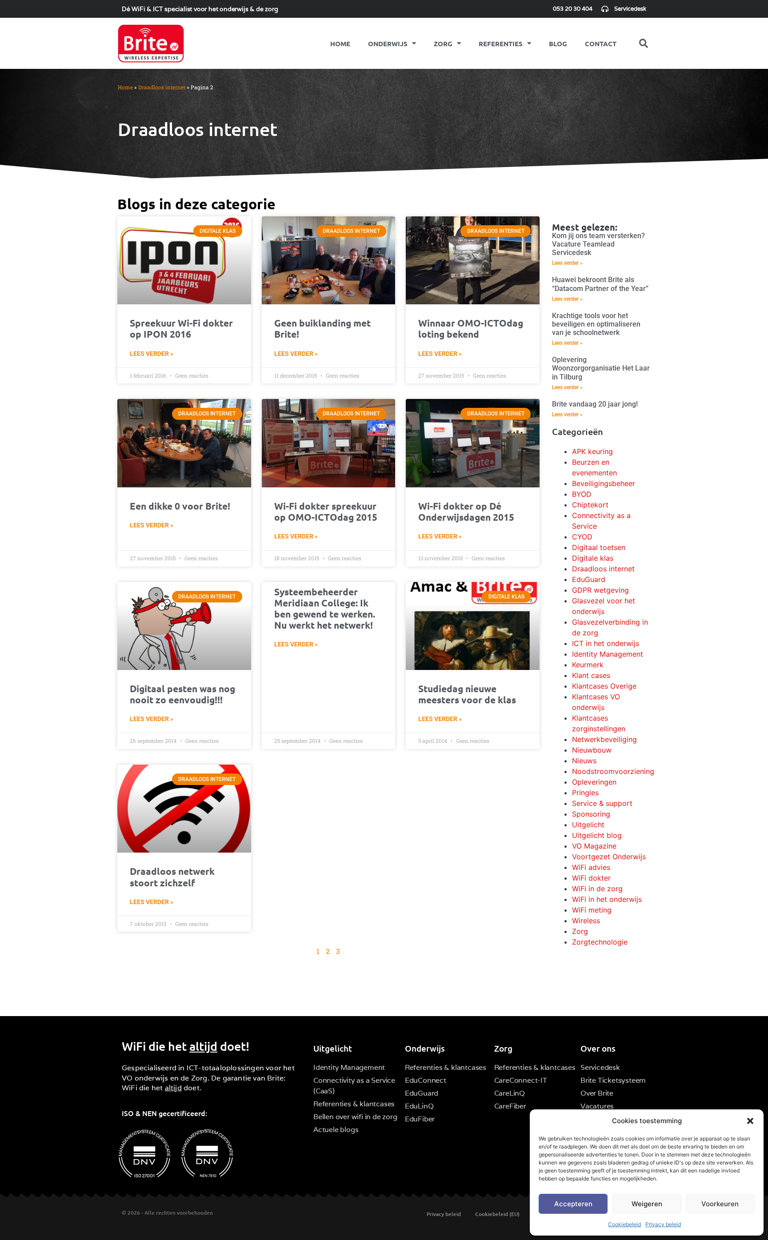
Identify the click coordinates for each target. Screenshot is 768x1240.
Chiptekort (590, 504)
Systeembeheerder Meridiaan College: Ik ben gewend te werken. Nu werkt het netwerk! (324, 608)
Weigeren (647, 1204)
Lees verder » (151, 353)
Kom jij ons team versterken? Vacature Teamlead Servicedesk (598, 244)
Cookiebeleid (624, 1224)
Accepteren (573, 1204)
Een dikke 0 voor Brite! (180, 506)
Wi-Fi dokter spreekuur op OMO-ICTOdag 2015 (325, 511)
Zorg (443, 43)
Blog (558, 43)
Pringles (585, 792)
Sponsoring (591, 813)
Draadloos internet (161, 87)
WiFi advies (591, 867)
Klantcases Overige (604, 686)
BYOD (582, 494)
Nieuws (584, 760)
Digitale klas (592, 558)
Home (340, 43)
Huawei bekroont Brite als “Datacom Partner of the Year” (600, 283)
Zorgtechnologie (600, 941)
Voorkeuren (720, 1204)
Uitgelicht (588, 824)
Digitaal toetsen (598, 547)
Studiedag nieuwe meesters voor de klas (467, 694)
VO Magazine (594, 845)
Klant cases (591, 675)
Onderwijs (388, 43)
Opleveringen (594, 781)
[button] (750, 1120)
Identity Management (607, 654)
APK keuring (592, 451)
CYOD (582, 536)
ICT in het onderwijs (605, 643)
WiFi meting (592, 909)
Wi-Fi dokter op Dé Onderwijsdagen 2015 (466, 511)
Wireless (586, 920)
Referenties (501, 43)
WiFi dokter (591, 877)
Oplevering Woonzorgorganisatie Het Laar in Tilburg (601, 368)
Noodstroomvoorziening (613, 771)
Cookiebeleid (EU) (497, 1214)
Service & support (602, 803)
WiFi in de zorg (597, 888)
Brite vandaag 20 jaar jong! (595, 404)
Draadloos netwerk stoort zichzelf (172, 876)
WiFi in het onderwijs (607, 899)
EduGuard (588, 579)
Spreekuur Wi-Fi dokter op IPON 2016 (181, 328)
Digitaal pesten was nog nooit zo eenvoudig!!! (182, 694)
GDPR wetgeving (600, 590)
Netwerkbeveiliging (604, 739)
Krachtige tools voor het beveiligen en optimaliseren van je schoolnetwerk (596, 324)
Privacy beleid (663, 1224)
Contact (600, 43)
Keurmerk (588, 664)
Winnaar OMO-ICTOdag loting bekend (470, 328)
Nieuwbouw (592, 750)
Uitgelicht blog (597, 835)
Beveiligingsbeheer (603, 483)
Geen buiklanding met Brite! (322, 328)
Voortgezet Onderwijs (609, 856)
